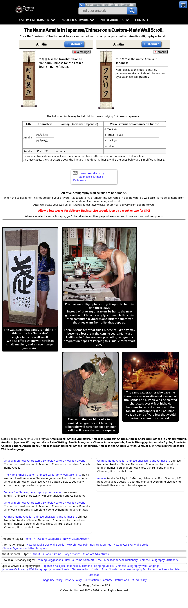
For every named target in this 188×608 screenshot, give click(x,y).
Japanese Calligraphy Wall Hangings (24, 569)
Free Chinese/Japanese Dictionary (117, 560)
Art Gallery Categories (47, 538)
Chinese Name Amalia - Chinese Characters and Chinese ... (40, 516)
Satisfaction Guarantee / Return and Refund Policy (116, 580)
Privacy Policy (73, 580)
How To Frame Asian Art (79, 560)
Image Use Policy (51, 580)
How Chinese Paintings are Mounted (88, 544)
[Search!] (132, 10)
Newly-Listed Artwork (76, 538)
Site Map (94, 575)
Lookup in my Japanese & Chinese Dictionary (88, 176)
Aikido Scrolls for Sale (166, 569)
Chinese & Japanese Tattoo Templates (25, 548)
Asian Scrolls (109, 569)
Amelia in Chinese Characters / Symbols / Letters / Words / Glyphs (44, 502)
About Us (38, 554)
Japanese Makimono (79, 565)
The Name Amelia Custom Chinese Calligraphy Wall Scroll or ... (43, 474)
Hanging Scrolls (104, 565)
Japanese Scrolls (59, 569)
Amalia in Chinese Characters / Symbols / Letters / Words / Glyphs (44, 460)
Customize (74, 44)
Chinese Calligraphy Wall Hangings (137, 565)
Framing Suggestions (50, 560)
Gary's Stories (72, 554)
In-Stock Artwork (75, 20)
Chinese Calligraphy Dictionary (159, 560)
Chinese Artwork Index (86, 569)
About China (53, 554)
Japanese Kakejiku (54, 565)
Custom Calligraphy (33, 20)
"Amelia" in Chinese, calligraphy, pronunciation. (33, 492)
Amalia (101, 478)
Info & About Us (112, 20)
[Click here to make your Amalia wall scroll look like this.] (29, 105)
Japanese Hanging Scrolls (135, 569)
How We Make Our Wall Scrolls (45, 544)
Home (28, 538)
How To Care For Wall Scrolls (131, 544)
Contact (141, 20)
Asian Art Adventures (96, 554)
